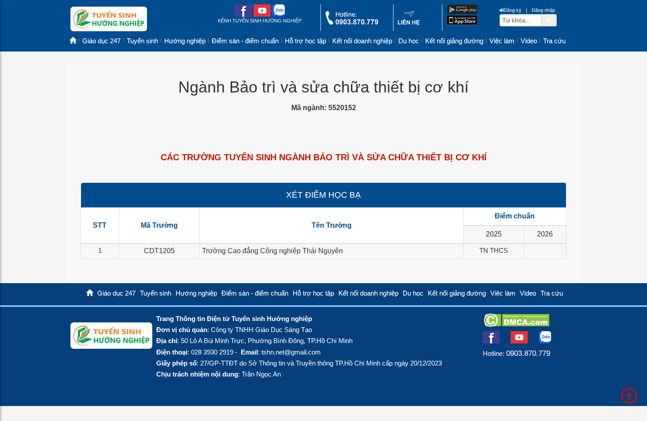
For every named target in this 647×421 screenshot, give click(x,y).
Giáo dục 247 (101, 40)
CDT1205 (159, 251)
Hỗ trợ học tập (305, 40)
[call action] (351, 22)
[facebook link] (243, 14)
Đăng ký (513, 10)
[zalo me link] (278, 14)
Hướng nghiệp (185, 40)
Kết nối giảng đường (454, 40)
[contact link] (408, 23)
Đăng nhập (543, 10)
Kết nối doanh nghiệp (362, 40)
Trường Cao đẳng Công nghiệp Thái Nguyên (272, 251)
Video (529, 40)
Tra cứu (554, 40)
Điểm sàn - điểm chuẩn (245, 40)
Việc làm (502, 40)
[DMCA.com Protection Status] (516, 324)
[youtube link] (262, 14)
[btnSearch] (549, 19)
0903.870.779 (528, 353)
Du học (408, 40)
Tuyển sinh (142, 40)
